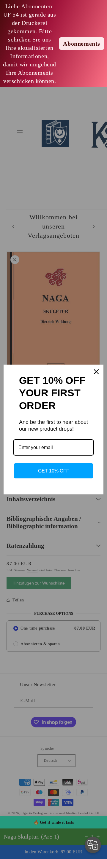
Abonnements (81, 43)
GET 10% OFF (53, 470)
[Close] (96, 372)
